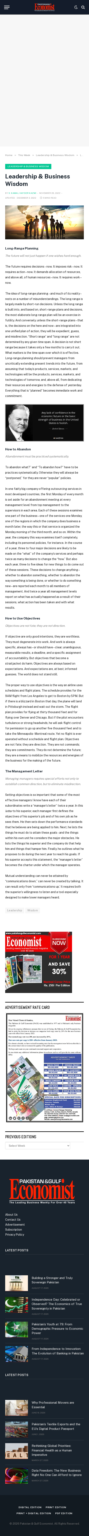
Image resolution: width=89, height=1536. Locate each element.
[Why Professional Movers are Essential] (16, 1408)
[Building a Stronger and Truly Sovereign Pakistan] (16, 1283)
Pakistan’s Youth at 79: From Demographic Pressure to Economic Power (57, 1328)
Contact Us (12, 1219)
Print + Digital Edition (34, 1513)
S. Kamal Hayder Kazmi (22, 193)
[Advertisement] (44, 93)
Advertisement (15, 1224)
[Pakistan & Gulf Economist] (44, 7)
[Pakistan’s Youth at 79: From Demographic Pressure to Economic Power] (16, 1329)
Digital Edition (30, 1507)
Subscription (13, 1229)
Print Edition (56, 1507)
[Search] (83, 7)
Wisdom (32, 910)
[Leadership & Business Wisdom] (44, 222)
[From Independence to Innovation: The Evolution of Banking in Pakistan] (16, 1354)
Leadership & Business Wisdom (28, 166)
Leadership (14, 910)
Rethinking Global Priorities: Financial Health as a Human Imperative (52, 1450)
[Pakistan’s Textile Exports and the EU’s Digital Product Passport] (16, 1429)
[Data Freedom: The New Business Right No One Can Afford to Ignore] (16, 1476)
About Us (11, 1214)
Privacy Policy (14, 1234)
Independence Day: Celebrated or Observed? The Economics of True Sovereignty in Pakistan (57, 1304)
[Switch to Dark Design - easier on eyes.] (76, 7)
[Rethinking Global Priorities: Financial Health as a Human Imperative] (16, 1451)
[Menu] (7, 7)
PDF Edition (63, 1513)
